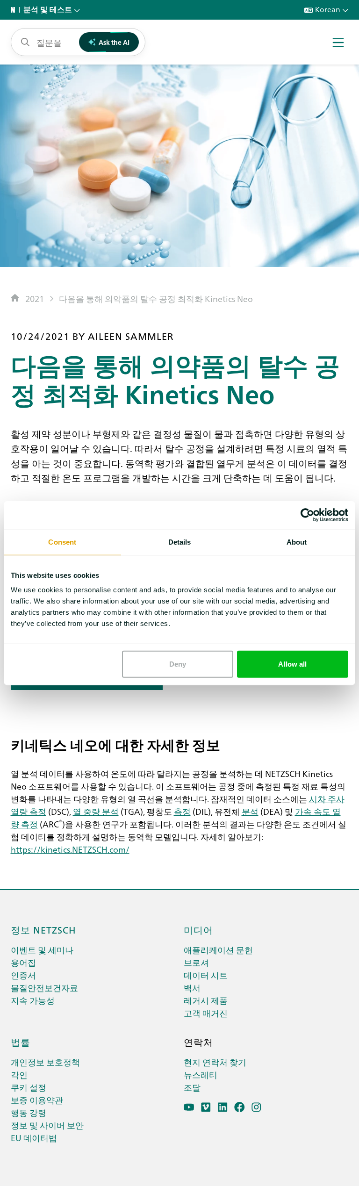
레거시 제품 (206, 1000)
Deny (177, 664)
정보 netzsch (43, 929)
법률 (20, 1041)
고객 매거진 (206, 1013)
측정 (182, 811)
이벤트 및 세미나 (42, 950)
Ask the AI (114, 42)
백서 (192, 987)
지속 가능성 (33, 1000)
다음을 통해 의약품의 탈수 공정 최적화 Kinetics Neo (156, 298)
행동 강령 (28, 1112)
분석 (250, 811)
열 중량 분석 (96, 811)
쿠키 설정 (28, 1087)
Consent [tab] (62, 542)
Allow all (292, 664)
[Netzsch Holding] (15, 9)
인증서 (23, 975)
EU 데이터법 (34, 1137)
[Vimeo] (206, 1107)
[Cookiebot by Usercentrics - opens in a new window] (307, 515)
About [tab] (297, 542)
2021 (34, 298)
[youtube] (189, 1107)
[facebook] (239, 1107)
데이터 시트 (206, 975)
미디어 (198, 929)
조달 (192, 1087)
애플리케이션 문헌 (218, 950)
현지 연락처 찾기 (215, 1062)
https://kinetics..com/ (70, 849)
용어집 (23, 962)
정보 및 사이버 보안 (47, 1125)
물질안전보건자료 (44, 987)
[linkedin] (222, 1107)
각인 (19, 1074)
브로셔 (196, 962)
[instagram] (256, 1107)
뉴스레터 (200, 1074)
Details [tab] (179, 542)
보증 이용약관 (37, 1100)
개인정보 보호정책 (45, 1062)
